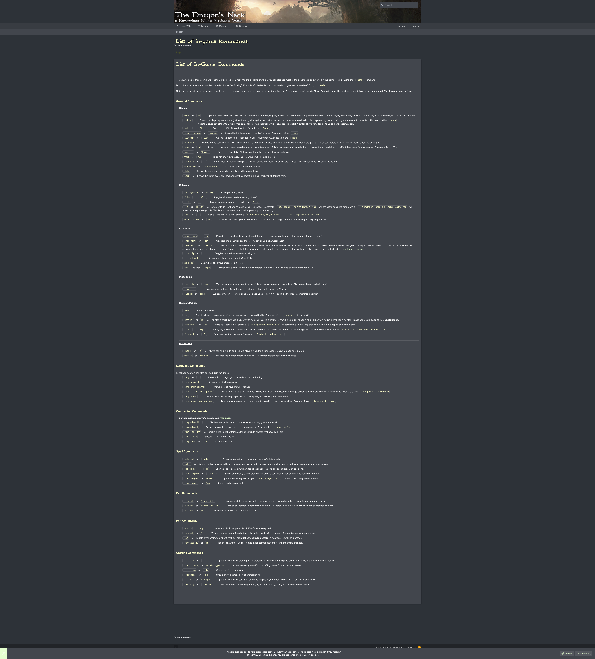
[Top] (415, 647)
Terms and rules (383, 647)
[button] (193, 26)
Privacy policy (399, 647)
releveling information (352, 249)
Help (410, 647)
